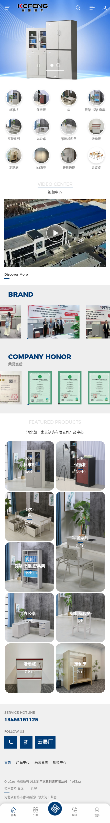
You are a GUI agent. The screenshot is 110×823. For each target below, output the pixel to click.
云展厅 (45, 742)
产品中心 (22, 762)
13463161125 (21, 719)
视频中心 (59, 762)
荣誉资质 (41, 762)
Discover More (16, 274)
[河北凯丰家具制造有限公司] (41, 7)
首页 (7, 762)
